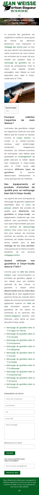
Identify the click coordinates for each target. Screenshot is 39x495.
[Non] (36, 486)
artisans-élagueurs (12, 316)
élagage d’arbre (13, 255)
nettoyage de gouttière (15, 63)
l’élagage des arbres (13, 47)
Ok (19, 490)
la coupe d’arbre (22, 138)
